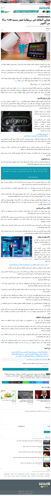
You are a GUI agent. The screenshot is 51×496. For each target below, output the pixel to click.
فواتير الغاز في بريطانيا (13, 376)
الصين (16, 473)
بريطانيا (18, 101)
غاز (44, 14)
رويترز (16, 80)
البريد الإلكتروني (21, 426)
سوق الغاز (29, 311)
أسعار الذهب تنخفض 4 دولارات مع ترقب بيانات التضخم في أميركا (30, 451)
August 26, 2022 (42, 177)
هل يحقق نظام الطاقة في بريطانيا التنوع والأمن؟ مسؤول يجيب (31, 356)
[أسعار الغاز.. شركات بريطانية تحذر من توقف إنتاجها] (8, 394)
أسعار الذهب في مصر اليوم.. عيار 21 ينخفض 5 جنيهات (32, 446)
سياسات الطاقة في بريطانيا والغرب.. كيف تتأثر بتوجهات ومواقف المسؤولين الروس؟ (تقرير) (26, 401)
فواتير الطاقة (46, 202)
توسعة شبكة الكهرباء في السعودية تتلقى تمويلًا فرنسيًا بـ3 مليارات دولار (29, 440)
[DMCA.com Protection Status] (44, 487)
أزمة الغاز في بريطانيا (39, 374)
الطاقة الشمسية (6, 473)
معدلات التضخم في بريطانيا (28, 377)
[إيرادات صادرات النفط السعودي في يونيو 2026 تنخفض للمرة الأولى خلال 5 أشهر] (46, 459)
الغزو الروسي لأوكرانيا (27, 374)
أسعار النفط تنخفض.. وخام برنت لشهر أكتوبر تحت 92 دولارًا (31, 462)
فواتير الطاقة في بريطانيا (26, 376)
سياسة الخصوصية (21, 491)
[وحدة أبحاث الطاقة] (25, 11)
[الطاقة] (44, 8)
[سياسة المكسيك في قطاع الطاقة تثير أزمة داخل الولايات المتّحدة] (42, 394)
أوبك (37, 473)
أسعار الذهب (47, 473)
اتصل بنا (27, 491)
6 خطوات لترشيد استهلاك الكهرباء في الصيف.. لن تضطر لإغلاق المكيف (30, 354)
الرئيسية (47, 14)
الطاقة (12, 473)
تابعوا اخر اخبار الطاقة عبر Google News (37, 359)
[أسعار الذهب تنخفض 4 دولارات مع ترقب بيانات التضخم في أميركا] (46, 453)
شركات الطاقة (46, 376)
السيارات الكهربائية (21, 473)
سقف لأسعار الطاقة (10, 374)
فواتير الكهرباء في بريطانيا (43, 377)
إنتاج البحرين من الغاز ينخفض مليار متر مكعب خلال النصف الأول (32, 4)
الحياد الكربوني (33, 473)
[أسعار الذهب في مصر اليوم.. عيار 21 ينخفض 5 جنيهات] (46, 448)
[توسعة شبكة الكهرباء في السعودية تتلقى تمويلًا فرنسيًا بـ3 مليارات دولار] (46, 442)
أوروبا (28, 188)
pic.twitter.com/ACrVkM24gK (10, 173)
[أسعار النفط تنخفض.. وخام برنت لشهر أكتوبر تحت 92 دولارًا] (46, 464)
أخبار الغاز (46, 16)
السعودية (27, 473)
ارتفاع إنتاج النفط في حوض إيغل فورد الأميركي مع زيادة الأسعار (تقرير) (29, 352)
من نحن (31, 491)
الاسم (48, 426)
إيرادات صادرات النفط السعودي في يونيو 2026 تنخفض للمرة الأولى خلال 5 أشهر (27, 457)
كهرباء (39, 16)
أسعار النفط (42, 473)
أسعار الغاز (19, 88)
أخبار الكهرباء (42, 16)
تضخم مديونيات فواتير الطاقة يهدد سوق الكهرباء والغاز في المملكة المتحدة (28, 264)
